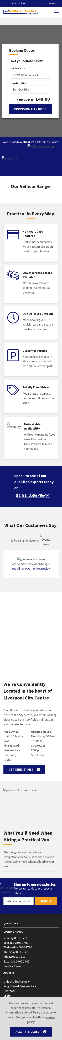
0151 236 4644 (33, 495)
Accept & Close (28, 1032)
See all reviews (21, 569)
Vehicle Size (18, 68)
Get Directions (21, 769)
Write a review (41, 569)
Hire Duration (19, 83)
